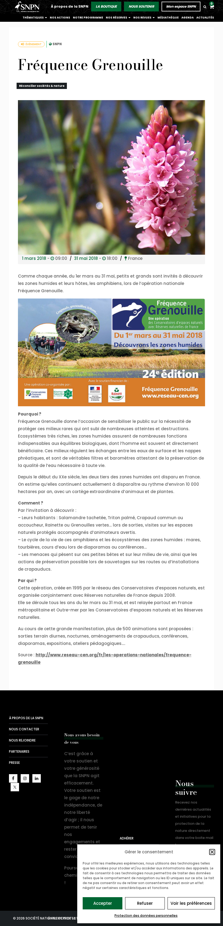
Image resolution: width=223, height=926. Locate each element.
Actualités (205, 18)
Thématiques (33, 18)
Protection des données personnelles (146, 915)
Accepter (102, 903)
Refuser (145, 903)
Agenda (187, 18)
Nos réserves (117, 18)
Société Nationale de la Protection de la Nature (28, 6)
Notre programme (88, 18)
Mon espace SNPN (181, 6)
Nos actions (60, 18)
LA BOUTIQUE (106, 6)
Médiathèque (168, 18)
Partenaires (19, 751)
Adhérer (127, 838)
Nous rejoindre (22, 740)
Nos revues (142, 18)
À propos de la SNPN (69, 6)
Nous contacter (24, 729)
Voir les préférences (191, 903)
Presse (14, 762)
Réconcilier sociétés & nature (41, 86)
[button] (212, 852)
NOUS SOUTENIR (141, 6)
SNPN (57, 44)
